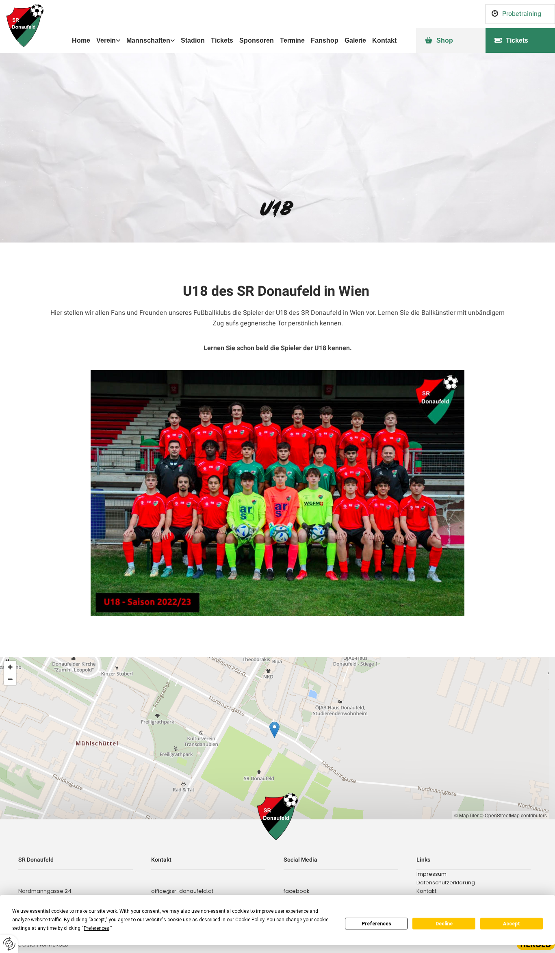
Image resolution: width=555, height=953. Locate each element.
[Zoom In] (10, 667)
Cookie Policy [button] (249, 920)
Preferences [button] (96, 928)
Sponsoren (256, 40)
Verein (106, 40)
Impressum (431, 874)
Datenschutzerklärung (445, 882)
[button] (520, 14)
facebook (297, 891)
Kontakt (384, 40)
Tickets (222, 40)
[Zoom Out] (10, 679)
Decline (444, 924)
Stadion (193, 40)
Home (81, 40)
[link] (105, 40)
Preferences (376, 924)
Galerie (355, 40)
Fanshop (324, 40)
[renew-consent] (9, 944)
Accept (511, 924)
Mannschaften (148, 40)
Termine (292, 40)
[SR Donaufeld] (69, 26)
